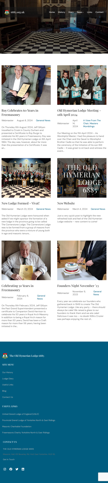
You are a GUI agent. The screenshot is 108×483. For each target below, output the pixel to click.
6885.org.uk (17, 12)
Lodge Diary (8, 378)
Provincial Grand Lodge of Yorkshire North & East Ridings (28, 420)
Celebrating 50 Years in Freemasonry (17, 288)
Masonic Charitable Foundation (16, 426)
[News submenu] (83, 12)
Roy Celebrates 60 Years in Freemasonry (20, 112)
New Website (66, 203)
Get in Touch (8, 459)
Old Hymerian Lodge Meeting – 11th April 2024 (79, 112)
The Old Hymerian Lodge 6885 (18, 449)
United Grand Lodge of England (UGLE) (20, 414)
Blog (4, 391)
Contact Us (7, 397)
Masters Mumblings (90, 125)
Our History (7, 372)
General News (43, 120)
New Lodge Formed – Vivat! (21, 203)
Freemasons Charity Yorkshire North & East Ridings (26, 432)
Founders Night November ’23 (78, 286)
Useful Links (7, 384)
